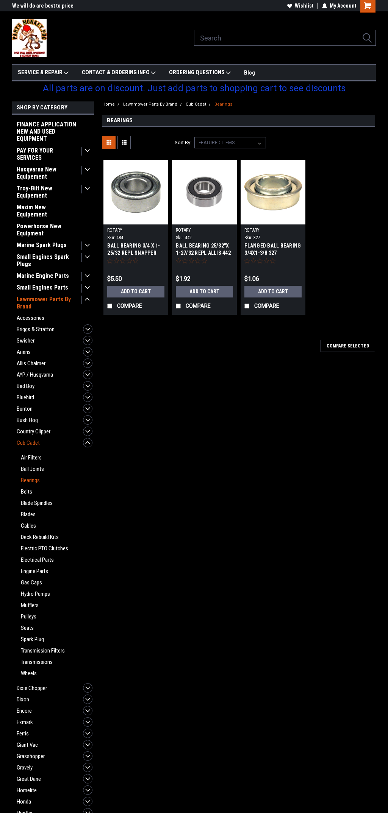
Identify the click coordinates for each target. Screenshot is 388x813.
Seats (27, 628)
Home (108, 104)
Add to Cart (136, 291)
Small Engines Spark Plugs (43, 260)
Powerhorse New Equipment (39, 230)
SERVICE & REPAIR (41, 72)
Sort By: (183, 142)
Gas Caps (31, 582)
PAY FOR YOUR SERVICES (35, 154)
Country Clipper (33, 431)
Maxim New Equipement (32, 211)
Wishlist (304, 6)
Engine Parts (34, 571)
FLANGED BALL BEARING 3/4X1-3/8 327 (272, 249)
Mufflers (30, 605)
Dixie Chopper (32, 688)
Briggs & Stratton (36, 329)
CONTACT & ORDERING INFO (116, 72)
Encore (24, 710)
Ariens (24, 352)
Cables (28, 525)
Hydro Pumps (35, 593)
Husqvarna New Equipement (36, 173)
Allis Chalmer (31, 363)
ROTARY (114, 230)
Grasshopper (31, 756)
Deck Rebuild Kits (40, 537)
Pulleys (28, 616)
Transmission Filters (43, 650)
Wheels (29, 673)
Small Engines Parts (42, 287)
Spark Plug (32, 639)
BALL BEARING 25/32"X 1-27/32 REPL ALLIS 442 (203, 249)
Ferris (23, 733)
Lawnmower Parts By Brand (44, 303)
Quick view (136, 219)
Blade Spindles (37, 503)
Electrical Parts (37, 559)
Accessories (30, 318)
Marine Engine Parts (43, 275)
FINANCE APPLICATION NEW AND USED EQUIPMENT (46, 131)
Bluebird (25, 397)
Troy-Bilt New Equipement (34, 192)
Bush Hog (27, 420)
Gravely (25, 767)
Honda (24, 801)
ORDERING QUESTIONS (197, 72)
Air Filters (31, 457)
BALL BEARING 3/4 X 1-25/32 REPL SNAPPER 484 (133, 253)
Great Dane (29, 779)
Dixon (23, 699)
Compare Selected (348, 346)
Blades (28, 514)
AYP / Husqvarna (35, 374)
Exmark (25, 722)
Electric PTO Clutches (44, 548)
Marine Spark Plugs (42, 245)
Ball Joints (32, 469)
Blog (249, 72)
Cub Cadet (28, 442)
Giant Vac (27, 744)
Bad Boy (25, 386)
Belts (26, 491)
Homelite (27, 790)
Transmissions (37, 662)
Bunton (25, 408)
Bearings (30, 480)
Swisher (25, 340)
